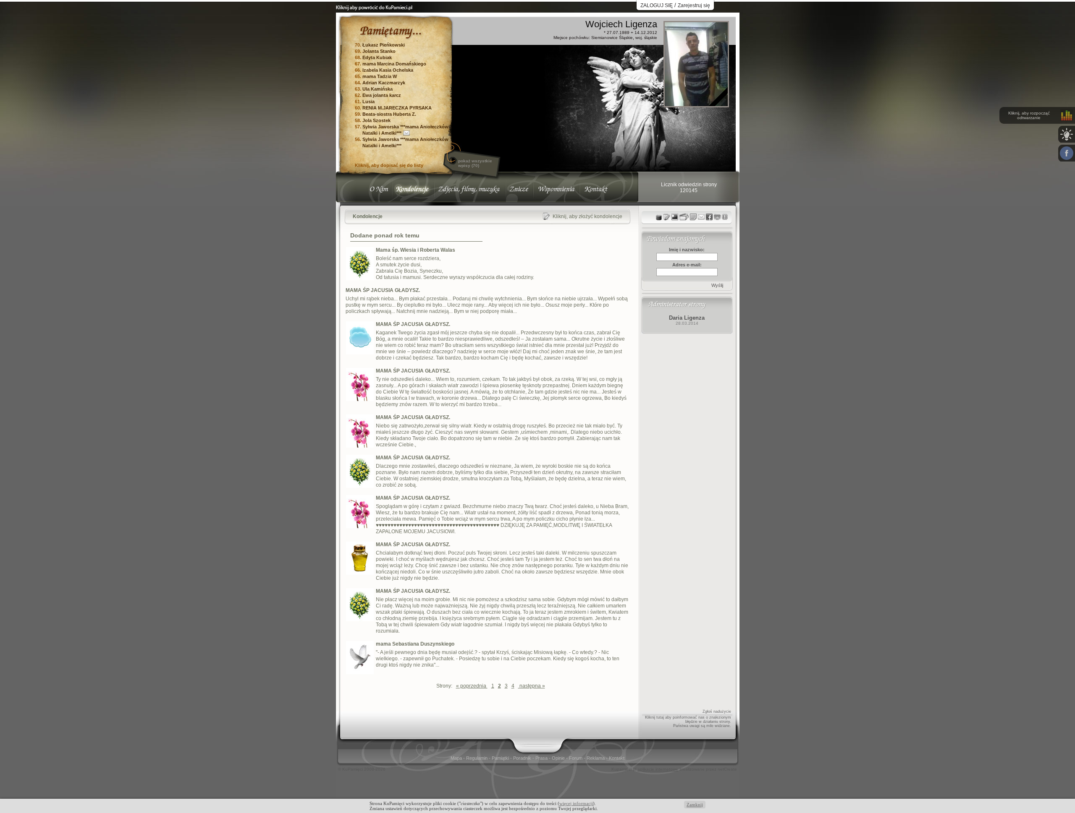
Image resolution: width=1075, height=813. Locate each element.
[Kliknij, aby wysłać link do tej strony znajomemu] (701, 217)
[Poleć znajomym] (709, 217)
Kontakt (616, 758)
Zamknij (695, 804)
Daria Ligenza (687, 318)
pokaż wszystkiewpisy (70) (475, 163)
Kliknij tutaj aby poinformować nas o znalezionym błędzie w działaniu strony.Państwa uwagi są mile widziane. (688, 721)
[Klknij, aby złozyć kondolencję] (666, 217)
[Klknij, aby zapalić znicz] (658, 217)
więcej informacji (576, 803)
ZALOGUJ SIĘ (656, 5)
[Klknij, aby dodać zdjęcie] (674, 217)
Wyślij (717, 285)
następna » (531, 686)
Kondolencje (368, 216)
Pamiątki (501, 758)
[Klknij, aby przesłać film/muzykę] (684, 217)
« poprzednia (472, 686)
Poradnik (522, 758)
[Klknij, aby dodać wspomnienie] (693, 217)
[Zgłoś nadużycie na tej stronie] (725, 217)
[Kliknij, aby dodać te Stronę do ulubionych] (717, 217)
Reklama (596, 758)
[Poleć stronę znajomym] (1066, 153)
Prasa (542, 758)
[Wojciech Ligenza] (696, 103)
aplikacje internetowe (657, 769)
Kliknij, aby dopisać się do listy (389, 165)
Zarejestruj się (694, 5)
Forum (576, 758)
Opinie (559, 758)
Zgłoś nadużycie (717, 711)
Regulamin (477, 758)
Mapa (457, 758)
